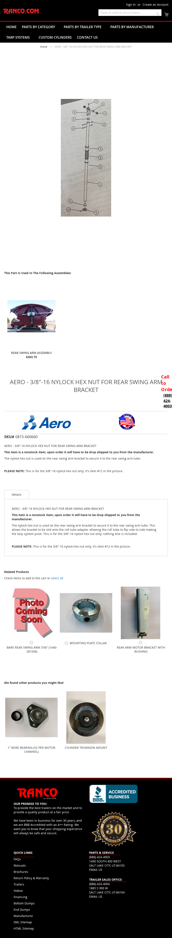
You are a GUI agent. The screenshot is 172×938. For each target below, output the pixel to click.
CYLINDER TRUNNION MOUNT (86, 748)
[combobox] (130, 12)
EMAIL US (95, 870)
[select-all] (57, 578)
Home (43, 46)
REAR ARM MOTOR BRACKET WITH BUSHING (141, 649)
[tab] (16, 494)
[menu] (86, 32)
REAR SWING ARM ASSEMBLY (31, 353)
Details (16, 495)
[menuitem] (11, 27)
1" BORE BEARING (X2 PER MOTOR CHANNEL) (31, 750)
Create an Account (155, 5)
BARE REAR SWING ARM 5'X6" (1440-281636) (32, 649)
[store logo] (21, 11)
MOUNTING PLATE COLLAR (88, 643)
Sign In (131, 5)
